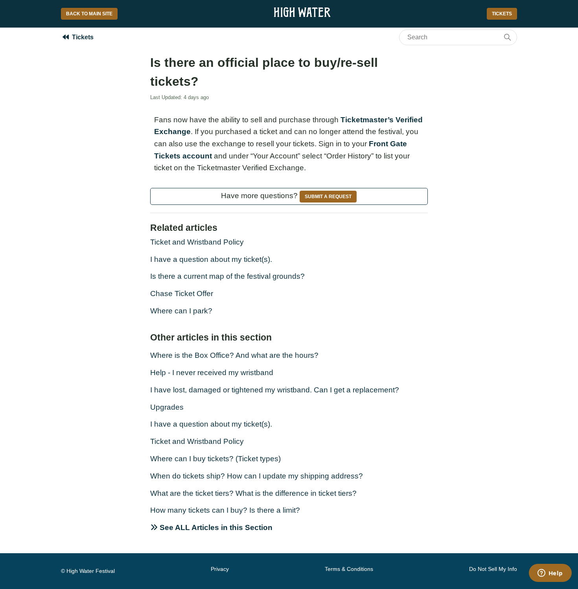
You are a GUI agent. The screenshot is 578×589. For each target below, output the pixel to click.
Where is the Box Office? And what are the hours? (234, 355)
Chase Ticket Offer (181, 293)
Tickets (502, 14)
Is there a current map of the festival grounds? (227, 276)
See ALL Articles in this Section (215, 527)
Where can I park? (181, 311)
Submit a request (328, 196)
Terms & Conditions (349, 569)
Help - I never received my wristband (211, 372)
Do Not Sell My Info (493, 569)
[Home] (302, 17)
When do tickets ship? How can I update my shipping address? (256, 476)
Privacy (220, 569)
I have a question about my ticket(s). (211, 259)
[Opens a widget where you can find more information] (550, 573)
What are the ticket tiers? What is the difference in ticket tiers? (253, 493)
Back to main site (89, 14)
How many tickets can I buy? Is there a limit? (225, 510)
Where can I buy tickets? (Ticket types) (215, 459)
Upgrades (167, 407)
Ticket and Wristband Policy (197, 242)
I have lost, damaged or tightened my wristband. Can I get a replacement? (274, 390)
